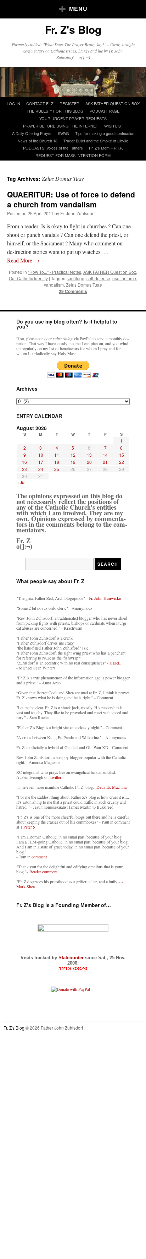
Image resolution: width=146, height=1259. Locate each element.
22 (121, 462)
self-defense (98, 278)
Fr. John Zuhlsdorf (77, 213)
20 (89, 462)
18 (56, 462)
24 (40, 469)
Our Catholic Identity (28, 278)
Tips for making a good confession (104, 133)
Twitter (55, 777)
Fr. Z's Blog (73, 29)
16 (24, 462)
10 (40, 455)
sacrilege (75, 278)
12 (73, 455)
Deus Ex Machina (111, 787)
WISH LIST (113, 126)
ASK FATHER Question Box (109, 272)
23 (24, 469)
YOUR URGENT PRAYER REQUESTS (73, 118)
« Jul (21, 482)
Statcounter (71, 957)
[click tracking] (73, 969)
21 (105, 462)
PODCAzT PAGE (104, 111)
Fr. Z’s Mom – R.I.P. (106, 148)
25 (56, 469)
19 (73, 462)
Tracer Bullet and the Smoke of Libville (96, 140)
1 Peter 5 (27, 827)
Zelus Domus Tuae (84, 285)
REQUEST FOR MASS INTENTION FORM (73, 155)
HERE (115, 663)
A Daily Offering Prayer (32, 133)
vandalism (54, 285)
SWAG (63, 133)
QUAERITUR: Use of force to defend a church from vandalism (71, 199)
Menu (78, 9)
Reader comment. (43, 871)
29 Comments (73, 291)
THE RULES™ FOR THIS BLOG (55, 111)
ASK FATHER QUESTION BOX (112, 103)
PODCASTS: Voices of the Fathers (53, 148)
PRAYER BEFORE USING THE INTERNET (60, 126)
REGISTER (69, 103)
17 (40, 462)
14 (105, 455)
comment (39, 856)
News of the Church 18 (37, 140)
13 (89, 455)
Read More (23, 260)
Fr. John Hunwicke (105, 598)
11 (56, 455)
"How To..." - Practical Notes (54, 272)
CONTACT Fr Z (40, 103)
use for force (124, 278)
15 (121, 455)
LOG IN (13, 103)
